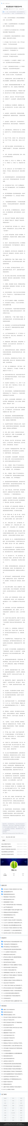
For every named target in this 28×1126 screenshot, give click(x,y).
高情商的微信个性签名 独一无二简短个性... (13, 972)
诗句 (13, 1117)
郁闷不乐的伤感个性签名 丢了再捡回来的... (13, 1022)
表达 (7, 837)
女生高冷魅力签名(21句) (8, 1035)
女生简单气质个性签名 (8, 917)
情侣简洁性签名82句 (8, 1012)
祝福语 (5, 1098)
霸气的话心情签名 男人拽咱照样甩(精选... (12, 957)
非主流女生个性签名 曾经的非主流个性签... (13, 889)
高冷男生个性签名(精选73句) (9, 970)
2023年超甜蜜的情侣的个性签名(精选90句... (13, 1074)
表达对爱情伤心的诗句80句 (7, 851)
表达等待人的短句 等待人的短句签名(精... (12, 933)
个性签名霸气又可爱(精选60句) (10, 944)
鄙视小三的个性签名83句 (9, 1009)
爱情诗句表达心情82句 (6, 846)
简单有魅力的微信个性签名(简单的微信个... (13, 1068)
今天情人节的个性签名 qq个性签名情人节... (13, 985)
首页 (3, 3)
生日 (5, 1110)
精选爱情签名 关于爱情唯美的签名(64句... (12, 1079)
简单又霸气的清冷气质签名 (9, 962)
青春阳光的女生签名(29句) (9, 954)
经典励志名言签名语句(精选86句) (10, 912)
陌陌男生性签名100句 (8, 1040)
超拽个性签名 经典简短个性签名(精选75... (12, 1086)
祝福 (21, 1098)
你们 (5, 1120)
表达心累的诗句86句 (6, 844)
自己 (13, 1103)
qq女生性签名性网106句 (8, 1058)
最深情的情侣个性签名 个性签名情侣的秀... (13, 990)
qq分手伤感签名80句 (8, 907)
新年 (13, 1110)
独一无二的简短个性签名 (9, 1089)
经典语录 (5, 1105)
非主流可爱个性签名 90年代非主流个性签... (13, 1027)
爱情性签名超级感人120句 (9, 1014)
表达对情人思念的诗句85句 (7, 854)
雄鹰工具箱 (6, 9)
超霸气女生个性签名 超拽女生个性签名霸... (13, 975)
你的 (14, 837)
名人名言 (13, 1112)
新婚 (5, 1115)
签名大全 (8, 3)
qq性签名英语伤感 (7, 1030)
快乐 (13, 1098)
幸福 (5, 1108)
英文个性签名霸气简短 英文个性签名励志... (13, 904)
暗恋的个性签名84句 (8, 1081)
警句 (21, 1112)
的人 (5, 1100)
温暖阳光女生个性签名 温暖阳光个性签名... (13, 964)
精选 (21, 1108)
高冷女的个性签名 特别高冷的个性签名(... (12, 1017)
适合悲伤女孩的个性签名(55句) (10, 967)
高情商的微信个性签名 (8, 959)
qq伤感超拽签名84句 (8, 891)
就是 (21, 1120)
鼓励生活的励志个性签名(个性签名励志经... (13, 1071)
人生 (21, 1115)
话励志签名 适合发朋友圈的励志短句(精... (12, 925)
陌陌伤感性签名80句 (8, 1056)
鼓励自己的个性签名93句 (9, 977)
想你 (12, 837)
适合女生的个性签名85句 (9, 982)
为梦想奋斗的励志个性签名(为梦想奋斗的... (13, 980)
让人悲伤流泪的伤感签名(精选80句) (11, 993)
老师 (21, 1117)
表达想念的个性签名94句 (9, 1038)
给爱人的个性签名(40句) (8, 1019)
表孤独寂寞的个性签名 (8, 902)
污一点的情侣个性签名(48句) (9, 952)
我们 (21, 1100)
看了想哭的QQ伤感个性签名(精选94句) (12, 1066)
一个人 (13, 1115)
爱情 (21, 1110)
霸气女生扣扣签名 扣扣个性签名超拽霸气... (13, 988)
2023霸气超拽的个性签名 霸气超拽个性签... (13, 909)
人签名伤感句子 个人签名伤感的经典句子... (13, 930)
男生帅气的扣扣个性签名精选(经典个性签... (13, 941)
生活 (13, 1120)
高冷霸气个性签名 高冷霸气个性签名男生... (13, 920)
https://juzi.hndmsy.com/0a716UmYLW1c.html (13, 833)
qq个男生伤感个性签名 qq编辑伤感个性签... (13, 1001)
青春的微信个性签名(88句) (9, 897)
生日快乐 (21, 1105)
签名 (9, 837)
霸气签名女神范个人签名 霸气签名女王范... (13, 1045)
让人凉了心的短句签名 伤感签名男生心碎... (13, 922)
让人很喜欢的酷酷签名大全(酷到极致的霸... (13, 1053)
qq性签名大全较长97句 (8, 1061)
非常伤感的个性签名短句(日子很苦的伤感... (13, 1048)
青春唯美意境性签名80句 (9, 894)
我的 (13, 1105)
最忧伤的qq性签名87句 (8, 1025)
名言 (13, 1108)
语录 (21, 1103)
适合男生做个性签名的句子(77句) (10, 1076)
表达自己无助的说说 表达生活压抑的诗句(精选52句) (13, 849)
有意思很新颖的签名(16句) (9, 915)
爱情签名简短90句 (7, 1084)
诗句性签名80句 (7, 998)
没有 (5, 1117)
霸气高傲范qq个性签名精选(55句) (11, 946)
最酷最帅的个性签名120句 (9, 1032)
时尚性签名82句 (7, 1050)
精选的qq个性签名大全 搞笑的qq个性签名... (13, 1043)
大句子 (13, 1123)
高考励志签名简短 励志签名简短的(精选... (12, 949)
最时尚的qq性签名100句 (8, 899)
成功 (5, 1112)
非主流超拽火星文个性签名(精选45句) (11, 995)
